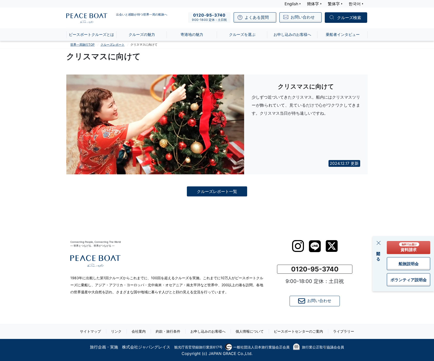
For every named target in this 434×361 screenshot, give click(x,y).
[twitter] (332, 246)
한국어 (355, 3)
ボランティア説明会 (409, 279)
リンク (116, 331)
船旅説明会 (409, 263)
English (291, 3)
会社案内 (139, 331)
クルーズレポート (112, 44)
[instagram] (298, 246)
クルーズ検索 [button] (349, 17)
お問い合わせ (319, 300)
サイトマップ (90, 331)
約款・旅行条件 (168, 331)
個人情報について (250, 331)
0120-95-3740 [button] (315, 269)
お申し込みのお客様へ (208, 331)
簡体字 (313, 3)
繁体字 (334, 3)
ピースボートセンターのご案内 (298, 331)
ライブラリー (343, 331)
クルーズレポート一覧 (217, 191)
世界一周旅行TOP (82, 44)
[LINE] (315, 246)
